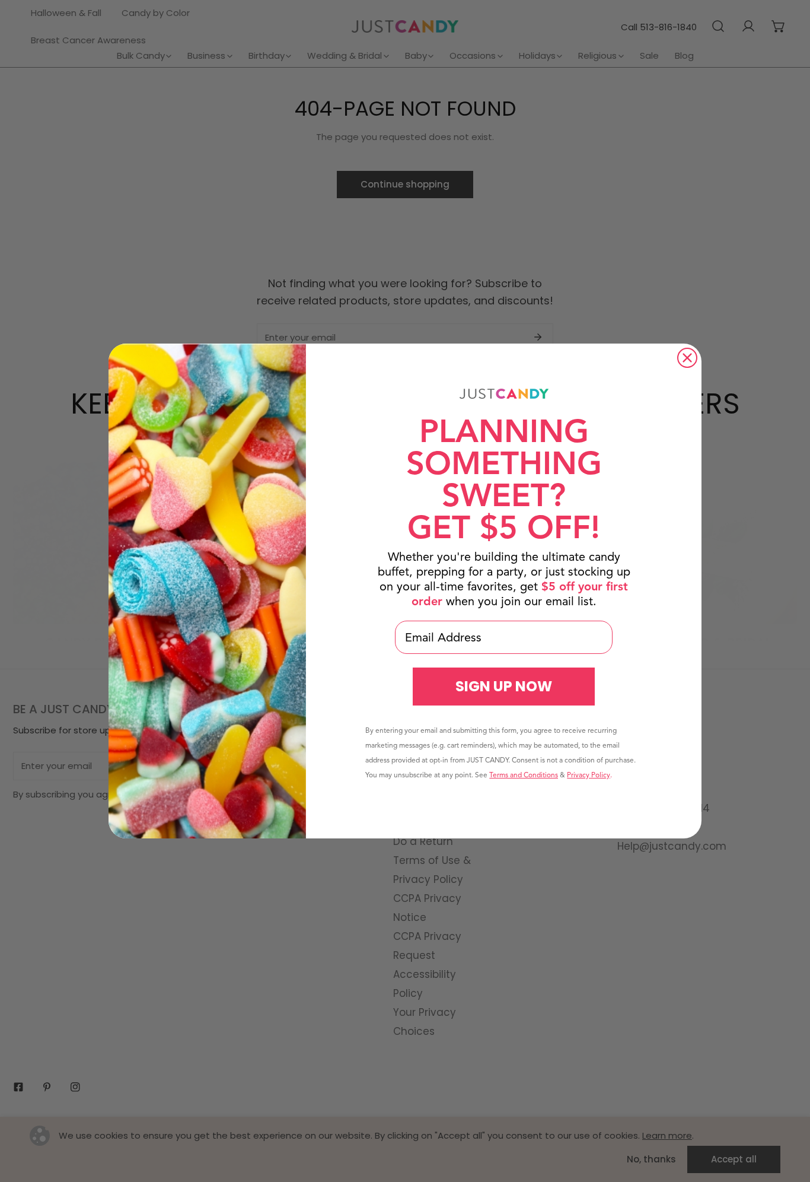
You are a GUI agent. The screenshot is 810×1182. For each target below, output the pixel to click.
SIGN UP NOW (503, 686)
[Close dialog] (687, 357)
